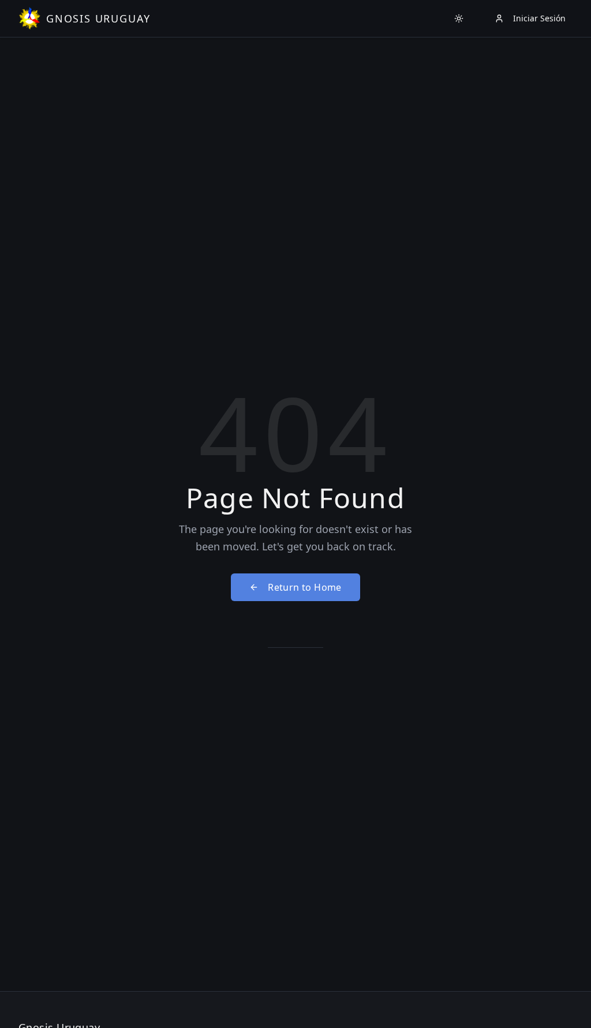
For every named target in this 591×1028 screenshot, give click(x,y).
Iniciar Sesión (539, 18)
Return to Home (305, 587)
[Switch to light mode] (458, 18)
